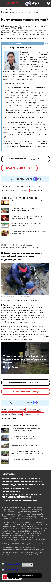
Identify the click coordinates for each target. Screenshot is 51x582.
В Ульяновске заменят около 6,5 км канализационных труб (24, 460)
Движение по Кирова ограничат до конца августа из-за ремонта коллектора (26, 437)
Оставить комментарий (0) (19, 168)
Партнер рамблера (35, 570)
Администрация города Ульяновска (17, 296)
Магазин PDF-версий (31, 481)
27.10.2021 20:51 (7, 10)
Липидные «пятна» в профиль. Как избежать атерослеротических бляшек (27, 217)
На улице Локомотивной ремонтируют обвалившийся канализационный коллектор (28, 452)
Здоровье (16, 32)
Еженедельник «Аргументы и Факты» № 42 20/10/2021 (24, 35)
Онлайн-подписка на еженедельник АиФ (23, 485)
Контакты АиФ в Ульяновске (16, 488)
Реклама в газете (10, 481)
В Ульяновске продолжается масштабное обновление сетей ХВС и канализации (26, 445)
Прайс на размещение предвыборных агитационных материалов (21, 496)
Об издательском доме (14, 478)
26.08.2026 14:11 (7, 245)
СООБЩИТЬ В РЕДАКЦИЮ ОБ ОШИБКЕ (19, 500)
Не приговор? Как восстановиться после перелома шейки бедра (26, 209)
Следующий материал (24, 575)
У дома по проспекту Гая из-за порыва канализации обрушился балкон (24, 359)
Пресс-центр (34, 478)
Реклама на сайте (11, 491)
